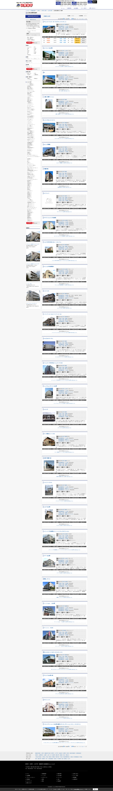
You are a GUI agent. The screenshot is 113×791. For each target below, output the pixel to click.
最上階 (29, 187)
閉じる (95, 789)
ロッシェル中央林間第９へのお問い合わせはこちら (64, 284)
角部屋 (29, 189)
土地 (58, 779)
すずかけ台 (67, 440)
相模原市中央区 (48, 753)
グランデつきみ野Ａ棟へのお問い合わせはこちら (64, 693)
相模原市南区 (37, 753)
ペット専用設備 (30, 84)
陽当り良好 (29, 87)
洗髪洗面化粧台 (30, 147)
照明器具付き (30, 128)
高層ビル (29, 192)
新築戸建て (60, 773)
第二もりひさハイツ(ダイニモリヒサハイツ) (53, 652)
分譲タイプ (29, 98)
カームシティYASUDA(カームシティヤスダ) (53, 362)
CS (28, 160)
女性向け (29, 114)
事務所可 (29, 93)
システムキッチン (31, 138)
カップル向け (30, 113)
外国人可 (29, 107)
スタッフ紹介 (75, 775)
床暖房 (29, 152)
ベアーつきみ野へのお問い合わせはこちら (64, 572)
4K (27, 53)
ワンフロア (29, 190)
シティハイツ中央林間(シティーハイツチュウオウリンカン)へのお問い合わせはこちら (64, 549)
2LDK (28, 50)
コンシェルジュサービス (32, 179)
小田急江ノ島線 (61, 27)
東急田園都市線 (61, 26)
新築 (43, 779)
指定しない (29, 73)
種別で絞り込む (33, 19)
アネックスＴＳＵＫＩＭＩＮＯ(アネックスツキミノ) (55, 21)
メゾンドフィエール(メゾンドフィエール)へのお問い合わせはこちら (64, 332)
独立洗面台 (29, 150)
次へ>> (83, 18)
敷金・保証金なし (30, 37)
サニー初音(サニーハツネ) (49, 433)
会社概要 (28, 775)
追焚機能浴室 (30, 142)
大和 (66, 174)
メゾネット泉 (29, 283)
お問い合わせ (75, 773)
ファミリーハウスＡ (48, 482)
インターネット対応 (31, 165)
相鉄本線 (57, 756)
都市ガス (29, 197)
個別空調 (29, 195)
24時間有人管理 (30, 174)
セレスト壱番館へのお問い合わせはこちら (64, 162)
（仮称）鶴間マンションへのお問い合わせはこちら (64, 114)
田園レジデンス (47, 578)
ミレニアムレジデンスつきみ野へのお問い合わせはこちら (64, 403)
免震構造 (29, 213)
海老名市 (60, 753)
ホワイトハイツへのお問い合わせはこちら (64, 718)
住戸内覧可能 (30, 178)
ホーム (28, 773)
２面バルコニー (30, 203)
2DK (35, 49)
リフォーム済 (30, 201)
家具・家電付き (30, 132)
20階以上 (29, 185)
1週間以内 (36, 74)
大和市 (63, 24)
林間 (65, 630)
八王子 (69, 758)
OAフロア (29, 218)
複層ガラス (29, 211)
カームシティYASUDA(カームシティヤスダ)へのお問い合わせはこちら (64, 380)
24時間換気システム (31, 202)
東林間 (66, 537)
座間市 (64, 753)
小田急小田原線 (38, 756)
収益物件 (59, 781)
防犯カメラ (29, 172)
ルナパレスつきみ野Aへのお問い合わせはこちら (64, 66)
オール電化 (29, 125)
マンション (34, 30)
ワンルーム (29, 47)
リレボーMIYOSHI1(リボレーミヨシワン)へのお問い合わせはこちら (64, 260)
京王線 (80, 756)
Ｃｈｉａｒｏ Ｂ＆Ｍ (48, 627)
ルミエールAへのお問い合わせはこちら (64, 308)
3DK (28, 52)
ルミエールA (46, 290)
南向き (29, 188)
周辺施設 (74, 777)
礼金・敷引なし (30, 38)
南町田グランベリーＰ (69, 29)
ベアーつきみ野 (47, 555)
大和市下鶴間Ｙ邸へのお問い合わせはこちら (64, 476)
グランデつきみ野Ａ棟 (48, 675)
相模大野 (39, 758)
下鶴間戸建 (46, 168)
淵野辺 (65, 758)
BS (28, 161)
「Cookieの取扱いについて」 (78, 789)
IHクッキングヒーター (32, 207)
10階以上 (29, 184)
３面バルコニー (30, 204)
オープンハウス (30, 106)
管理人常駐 (29, 100)
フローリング (30, 118)
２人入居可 (29, 95)
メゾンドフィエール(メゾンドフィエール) (52, 314)
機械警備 (29, 217)
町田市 (52, 753)
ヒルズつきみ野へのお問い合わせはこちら (64, 525)
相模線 (53, 756)
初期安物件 (44, 773)
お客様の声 (75, 779)
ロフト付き (29, 119)
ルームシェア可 (30, 110)
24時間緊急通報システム (32, 170)
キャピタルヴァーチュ (48, 338)
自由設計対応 (30, 212)
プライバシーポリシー (31, 777)
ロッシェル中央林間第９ (49, 266)
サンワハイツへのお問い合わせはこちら (64, 211)
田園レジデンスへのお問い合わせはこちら (64, 597)
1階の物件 (29, 183)
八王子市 (56, 753)
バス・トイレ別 (30, 141)
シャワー (29, 148)
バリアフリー (30, 96)
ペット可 (43, 775)
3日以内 (28, 74)
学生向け (29, 111)
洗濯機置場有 (30, 133)
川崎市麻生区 (78, 753)
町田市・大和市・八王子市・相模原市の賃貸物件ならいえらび (40, 764)
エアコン (29, 151)
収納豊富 (29, 158)
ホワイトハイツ (47, 699)
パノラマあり (29, 79)
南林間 (66, 55)
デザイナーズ (30, 90)
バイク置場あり (30, 130)
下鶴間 (65, 24)
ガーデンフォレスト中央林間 (50, 217)
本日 (35, 73)
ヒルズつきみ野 (47, 506)
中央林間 (66, 27)
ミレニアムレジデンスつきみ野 (50, 386)
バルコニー (29, 123)
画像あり (29, 78)
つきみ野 (66, 26)
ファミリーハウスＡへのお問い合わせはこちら (64, 500)
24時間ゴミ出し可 (31, 176)
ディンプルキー (30, 171)
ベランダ (29, 122)
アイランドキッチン (31, 208)
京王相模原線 (76, 756)
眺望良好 (29, 101)
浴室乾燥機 (29, 143)
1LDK (35, 48)
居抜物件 (29, 194)
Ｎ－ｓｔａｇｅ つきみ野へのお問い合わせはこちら (64, 621)
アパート (29, 30)
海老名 (55, 758)
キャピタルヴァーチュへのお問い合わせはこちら (64, 356)
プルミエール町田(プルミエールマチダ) (33, 244)
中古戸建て (60, 775)
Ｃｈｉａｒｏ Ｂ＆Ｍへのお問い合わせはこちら (64, 646)
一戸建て (29, 31)
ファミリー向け (30, 115)
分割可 (29, 97)
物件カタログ (29, 782)
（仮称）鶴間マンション (49, 96)
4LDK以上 (29, 54)
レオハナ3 (46, 409)
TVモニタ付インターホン (32, 167)
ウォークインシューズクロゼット (33, 157)
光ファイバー (30, 163)
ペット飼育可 (30, 83)
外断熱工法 (29, 220)
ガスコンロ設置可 (31, 109)
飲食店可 (29, 193)
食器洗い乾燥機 (30, 137)
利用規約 (28, 779)
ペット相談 (29, 199)
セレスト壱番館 (47, 144)
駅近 (43, 781)
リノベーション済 (31, 91)
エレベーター (30, 127)
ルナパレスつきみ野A (48, 48)
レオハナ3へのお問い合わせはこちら (64, 427)
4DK (35, 53)
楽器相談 (29, 86)
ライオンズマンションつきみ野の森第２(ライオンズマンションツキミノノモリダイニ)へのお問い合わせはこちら (64, 742)
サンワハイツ (46, 193)
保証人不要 (29, 92)
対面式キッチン (30, 139)
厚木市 (68, 753)
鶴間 (66, 104)
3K (34, 50)
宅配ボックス (30, 169)
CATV (28, 162)
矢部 (62, 758)
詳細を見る (77, 38)
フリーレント (30, 104)
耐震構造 (29, 215)
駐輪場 (29, 129)
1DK (28, 48)
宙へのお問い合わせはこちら (64, 90)
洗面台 (29, 146)
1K (34, 47)
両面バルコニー (30, 206)
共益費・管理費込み (31, 39)
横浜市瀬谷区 (72, 753)
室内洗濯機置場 (30, 116)
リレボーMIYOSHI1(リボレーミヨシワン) (52, 242)
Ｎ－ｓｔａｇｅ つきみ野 (49, 603)
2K (27, 49)
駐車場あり (29, 180)
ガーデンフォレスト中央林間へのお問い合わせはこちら (64, 236)
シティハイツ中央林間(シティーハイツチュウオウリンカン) (56, 531)
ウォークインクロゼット (32, 155)
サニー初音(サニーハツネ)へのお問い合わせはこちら (64, 452)
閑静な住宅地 (30, 88)
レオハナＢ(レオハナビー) (49, 120)
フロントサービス (31, 175)
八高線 (71, 756)
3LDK (35, 52)
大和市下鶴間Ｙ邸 (47, 458)
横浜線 (50, 756)
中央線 (61, 756)
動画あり (36, 78)
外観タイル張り (30, 134)
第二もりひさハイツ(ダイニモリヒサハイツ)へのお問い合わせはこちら (64, 669)
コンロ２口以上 (30, 136)
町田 (36, 758)
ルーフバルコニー (31, 124)
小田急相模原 (50, 758)
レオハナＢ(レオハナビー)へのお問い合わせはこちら (64, 138)
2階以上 (29, 181)
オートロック (30, 166)
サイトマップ (29, 781)
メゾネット (29, 120)
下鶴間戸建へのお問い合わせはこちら (64, 187)
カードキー (29, 105)
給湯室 (29, 216)
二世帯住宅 (29, 102)
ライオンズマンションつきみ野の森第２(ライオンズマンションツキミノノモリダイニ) (62, 724)
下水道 (29, 198)
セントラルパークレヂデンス (32, 303)
